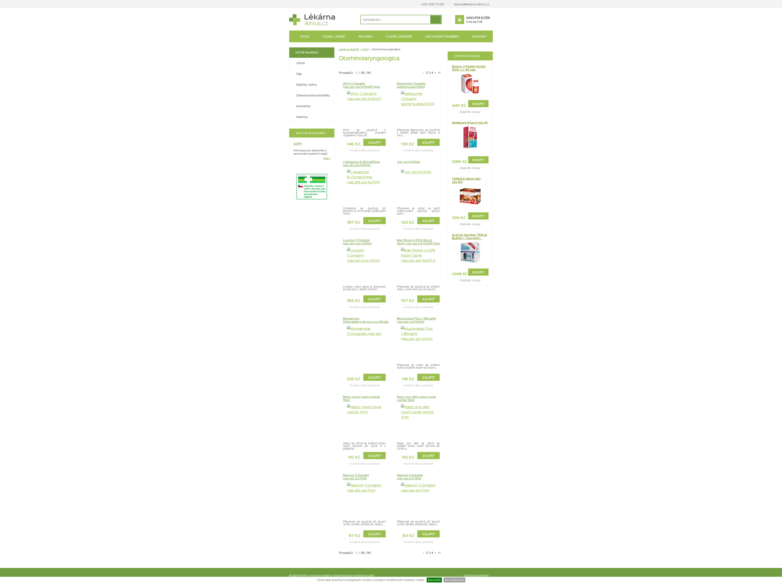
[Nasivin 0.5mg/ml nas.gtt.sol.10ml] (364, 498)
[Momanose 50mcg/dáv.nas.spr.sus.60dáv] (364, 342)
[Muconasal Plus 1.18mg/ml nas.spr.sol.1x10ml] (418, 342)
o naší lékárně (398, 36)
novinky (365, 36)
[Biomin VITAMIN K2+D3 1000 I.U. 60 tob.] (470, 84)
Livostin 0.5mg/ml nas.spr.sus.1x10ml (357, 241)
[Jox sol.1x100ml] (418, 185)
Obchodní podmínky (476, 575)
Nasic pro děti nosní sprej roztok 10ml (416, 398)
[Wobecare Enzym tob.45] (470, 137)
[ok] (435, 19)
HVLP (365, 49)
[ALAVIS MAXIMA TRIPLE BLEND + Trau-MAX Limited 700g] (470, 252)
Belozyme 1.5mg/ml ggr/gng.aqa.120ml (411, 85)
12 (356, 73)
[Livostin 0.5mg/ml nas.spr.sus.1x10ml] (364, 264)
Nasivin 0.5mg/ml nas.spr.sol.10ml (410, 476)
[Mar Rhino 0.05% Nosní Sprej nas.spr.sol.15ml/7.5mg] (418, 264)
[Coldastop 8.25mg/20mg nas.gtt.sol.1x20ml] (364, 185)
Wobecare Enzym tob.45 (470, 122)
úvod (304, 36)
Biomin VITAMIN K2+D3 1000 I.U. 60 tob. (468, 68)
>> (439, 73)
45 (363, 73)
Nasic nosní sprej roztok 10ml (361, 398)
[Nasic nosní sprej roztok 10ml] (364, 420)
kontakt (479, 36)
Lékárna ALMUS (349, 49)
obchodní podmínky (441, 36)
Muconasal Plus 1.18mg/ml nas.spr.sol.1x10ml (416, 320)
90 (369, 73)
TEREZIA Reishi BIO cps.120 (466, 180)
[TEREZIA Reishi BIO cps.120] (470, 196)
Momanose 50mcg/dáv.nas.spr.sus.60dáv (364, 320)
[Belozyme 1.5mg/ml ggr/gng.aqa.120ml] (418, 107)
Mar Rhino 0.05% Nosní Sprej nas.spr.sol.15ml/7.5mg (418, 241)
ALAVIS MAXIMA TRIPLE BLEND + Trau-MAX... (469, 236)
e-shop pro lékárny (320, 575)
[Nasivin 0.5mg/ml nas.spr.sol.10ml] (418, 498)
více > (327, 158)
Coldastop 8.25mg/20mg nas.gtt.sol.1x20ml (361, 163)
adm (371, 575)
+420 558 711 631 (432, 4)
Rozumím (434, 580)
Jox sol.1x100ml (408, 161)
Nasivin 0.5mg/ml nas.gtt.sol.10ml (356, 476)
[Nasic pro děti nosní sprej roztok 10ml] (418, 420)
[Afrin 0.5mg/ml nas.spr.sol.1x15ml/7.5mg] (364, 107)
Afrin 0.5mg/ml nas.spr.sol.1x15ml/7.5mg (361, 85)
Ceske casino (334, 36)
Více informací (454, 580)
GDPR (297, 143)
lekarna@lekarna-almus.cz (471, 4)
